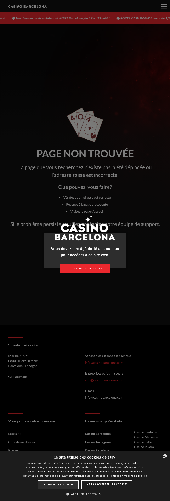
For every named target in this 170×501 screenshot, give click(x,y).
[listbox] (165, 456)
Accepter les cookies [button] (58, 484)
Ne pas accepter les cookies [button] (107, 484)
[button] (85, 494)
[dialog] (85, 476)
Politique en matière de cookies (128, 475)
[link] (85, 268)
